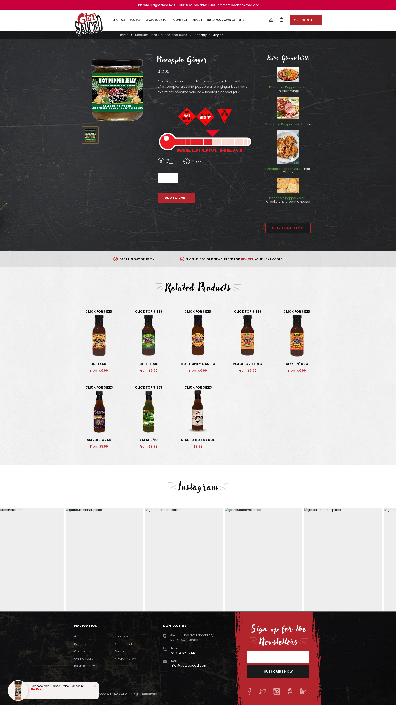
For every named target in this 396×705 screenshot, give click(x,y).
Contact (180, 20)
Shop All (119, 20)
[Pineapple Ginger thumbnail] (90, 135)
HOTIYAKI (99, 364)
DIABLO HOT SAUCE (198, 440)
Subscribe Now (278, 671)
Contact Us (83, 651)
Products (121, 637)
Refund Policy (84, 666)
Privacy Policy (125, 659)
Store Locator (157, 20)
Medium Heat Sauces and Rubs (161, 35)
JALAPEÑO (148, 440)
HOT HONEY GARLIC (198, 364)
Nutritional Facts (288, 228)
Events (119, 651)
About (197, 20)
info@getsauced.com (188, 665)
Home (124, 35)
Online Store (306, 20)
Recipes (135, 20)
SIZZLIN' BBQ (297, 364)
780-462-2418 (183, 653)
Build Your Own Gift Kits (225, 20)
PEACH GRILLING (247, 364)
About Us (81, 636)
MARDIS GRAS (99, 440)
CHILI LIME (148, 364)
